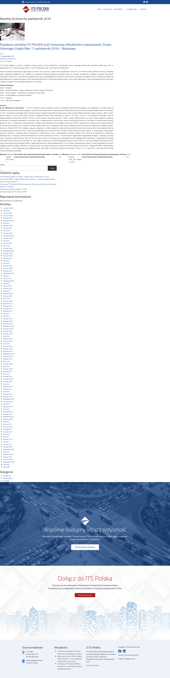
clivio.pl (132, 658)
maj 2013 (6, 404)
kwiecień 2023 (8, 255)
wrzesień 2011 (8, 431)
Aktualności (107, 9)
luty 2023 (6, 260)
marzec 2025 (7, 228)
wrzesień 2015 (8, 356)
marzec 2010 (7, 456)
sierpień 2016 (7, 331)
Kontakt (144, 9)
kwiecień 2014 (8, 386)
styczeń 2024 (7, 248)
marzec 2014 (7, 389)
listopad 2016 (7, 323)
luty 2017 (6, 316)
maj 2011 (6, 436)
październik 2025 (8, 220)
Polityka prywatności (132, 655)
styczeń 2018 (7, 301)
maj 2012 (6, 421)
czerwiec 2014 (8, 381)
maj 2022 (6, 263)
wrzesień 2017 (8, 308)
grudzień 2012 (8, 411)
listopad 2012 (7, 414)
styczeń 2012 (7, 426)
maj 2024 (6, 240)
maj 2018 (6, 291)
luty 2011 (6, 441)
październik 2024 (8, 235)
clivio (1, 53)
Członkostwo (132, 9)
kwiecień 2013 (8, 406)
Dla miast (6, 480)
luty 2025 (6, 230)
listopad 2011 (7, 429)
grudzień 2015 (8, 348)
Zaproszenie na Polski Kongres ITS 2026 (13, 189)
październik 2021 (8, 273)
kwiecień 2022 (8, 265)
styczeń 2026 (7, 215)
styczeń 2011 (7, 444)
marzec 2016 (7, 341)
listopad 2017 (7, 306)
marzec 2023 (7, 258)
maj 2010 (6, 451)
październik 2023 (8, 250)
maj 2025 (6, 223)
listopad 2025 (7, 218)
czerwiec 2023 (8, 253)
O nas (99, 9)
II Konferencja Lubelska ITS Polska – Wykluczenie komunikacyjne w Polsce (24, 176)
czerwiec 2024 (8, 238)
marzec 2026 (7, 213)
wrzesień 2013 (8, 401)
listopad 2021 (7, 270)
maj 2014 (6, 384)
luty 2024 (6, 245)
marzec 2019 (7, 285)
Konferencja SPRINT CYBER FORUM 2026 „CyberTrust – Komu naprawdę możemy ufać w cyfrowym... (69, 659)
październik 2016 (8, 326)
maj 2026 (6, 210)
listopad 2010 (7, 446)
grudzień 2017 (8, 303)
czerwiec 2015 (8, 363)
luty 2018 (6, 298)
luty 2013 (6, 409)
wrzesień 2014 (8, 378)
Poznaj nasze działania (85, 547)
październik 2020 (8, 280)
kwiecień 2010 (8, 454)
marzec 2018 (7, 296)
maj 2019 (6, 283)
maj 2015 (6, 366)
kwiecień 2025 (8, 225)
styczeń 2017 (7, 318)
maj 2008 (6, 466)
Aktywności (118, 9)
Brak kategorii (7, 478)
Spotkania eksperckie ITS (8, 58)
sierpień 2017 (7, 311)
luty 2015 (6, 373)
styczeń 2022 (7, 268)
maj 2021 (6, 275)
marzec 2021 (7, 278)
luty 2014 (6, 391)
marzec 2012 (7, 424)
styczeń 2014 (7, 394)
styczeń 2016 (7, 346)
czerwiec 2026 (8, 208)
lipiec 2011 (6, 434)
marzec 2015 (7, 371)
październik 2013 (8, 399)
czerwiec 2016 (8, 333)
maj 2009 (6, 464)
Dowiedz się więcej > (93, 665)
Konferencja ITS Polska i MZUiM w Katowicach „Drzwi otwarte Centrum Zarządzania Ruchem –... (69, 666)
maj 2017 (6, 313)
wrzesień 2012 (8, 419)
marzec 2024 (7, 243)
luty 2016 (6, 343)
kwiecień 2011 (8, 439)
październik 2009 (8, 461)
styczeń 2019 (7, 288)
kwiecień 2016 (8, 338)
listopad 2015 (7, 351)
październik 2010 (8, 449)
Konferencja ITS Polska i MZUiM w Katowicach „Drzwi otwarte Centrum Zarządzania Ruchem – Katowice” (28, 185)
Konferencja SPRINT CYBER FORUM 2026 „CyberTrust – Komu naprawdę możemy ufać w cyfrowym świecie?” (27, 180)
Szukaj (2, 164)
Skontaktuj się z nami (85, 595)
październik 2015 (8, 353)
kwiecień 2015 (8, 368)
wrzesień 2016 (8, 328)
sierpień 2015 (7, 358)
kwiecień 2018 (8, 293)
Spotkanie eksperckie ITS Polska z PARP (13, 191)
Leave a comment (6, 61)
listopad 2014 (7, 376)
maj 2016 (6, 336)
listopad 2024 (7, 233)
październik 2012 (8, 416)
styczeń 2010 (7, 459)
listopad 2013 (7, 396)
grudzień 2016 (8, 321)
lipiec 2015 (6, 361)
